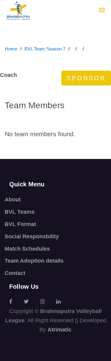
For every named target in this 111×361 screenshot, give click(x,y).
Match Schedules (27, 249)
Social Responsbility (32, 236)
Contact (15, 273)
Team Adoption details (34, 261)
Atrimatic (59, 330)
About (13, 199)
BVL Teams (20, 212)
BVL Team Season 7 (44, 48)
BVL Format (20, 224)
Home (11, 48)
